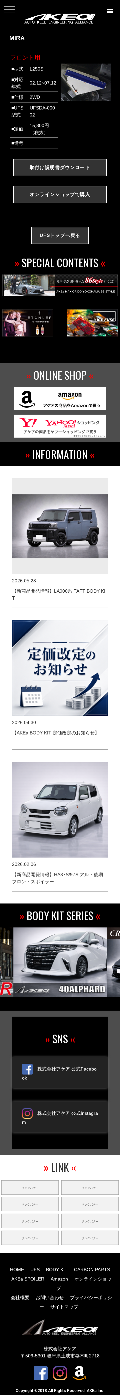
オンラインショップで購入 (60, 194)
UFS (35, 1269)
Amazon (59, 1279)
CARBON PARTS (92, 1269)
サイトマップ (64, 1306)
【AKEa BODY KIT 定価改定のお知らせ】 (55, 732)
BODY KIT (57, 1269)
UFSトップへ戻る (60, 235)
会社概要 (20, 1297)
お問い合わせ (50, 1297)
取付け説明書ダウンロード (60, 167)
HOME (17, 1269)
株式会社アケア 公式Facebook (59, 1073)
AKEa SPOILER (27, 1279)
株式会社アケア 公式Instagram (60, 1117)
